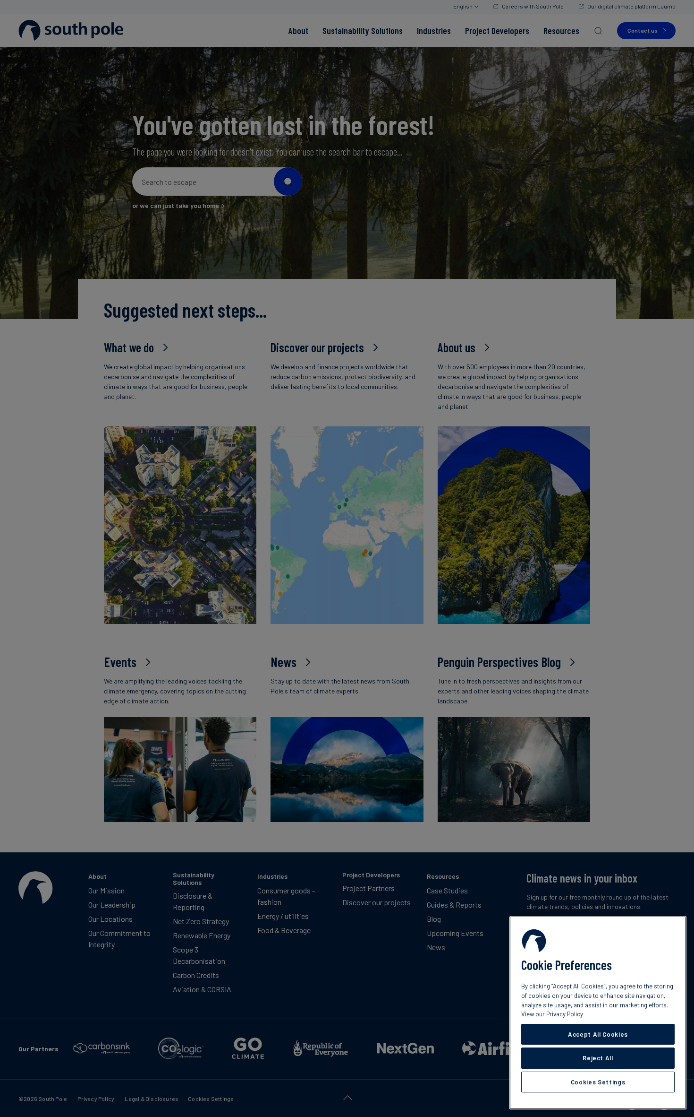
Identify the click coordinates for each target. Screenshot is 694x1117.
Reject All (598, 1058)
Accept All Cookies (598, 1034)
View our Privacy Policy (552, 1014)
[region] (597, 1012)
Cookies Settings (598, 1082)
